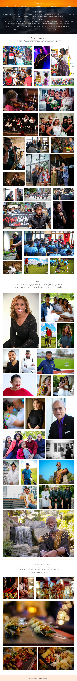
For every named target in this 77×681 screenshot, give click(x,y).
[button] (38, 6)
